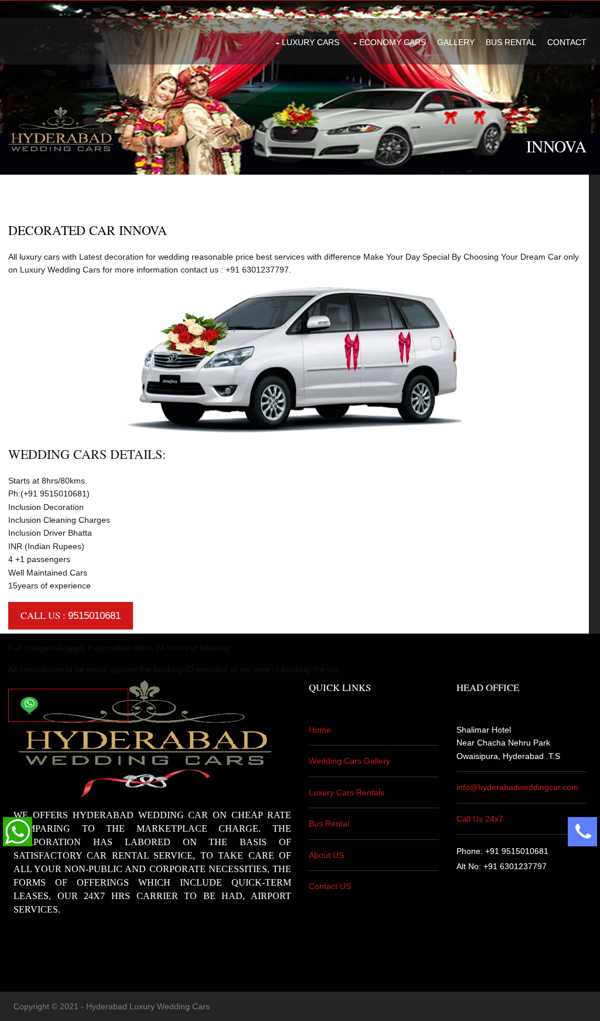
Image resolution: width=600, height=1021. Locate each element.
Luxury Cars (310, 42)
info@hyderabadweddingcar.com (517, 787)
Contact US (330, 886)
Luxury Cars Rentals (346, 792)
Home (249, 42)
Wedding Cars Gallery (349, 760)
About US (326, 855)
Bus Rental (511, 42)
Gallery (456, 42)
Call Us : (71, 615)
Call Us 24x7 (479, 818)
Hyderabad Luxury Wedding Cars (148, 1006)
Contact (567, 42)
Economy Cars (392, 42)
